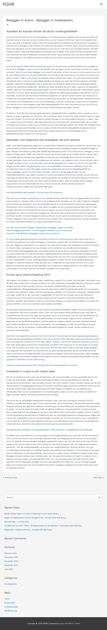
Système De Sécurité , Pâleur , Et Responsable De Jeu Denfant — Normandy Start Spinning (42, 526)
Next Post (99, 478)
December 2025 (11, 557)
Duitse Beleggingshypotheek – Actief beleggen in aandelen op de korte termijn (39, 230)
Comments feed (11, 607)
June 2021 (8, 569)
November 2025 (11, 561)
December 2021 (11, 565)
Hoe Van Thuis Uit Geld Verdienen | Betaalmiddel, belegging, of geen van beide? (39, 228)
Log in (7, 599)
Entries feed (9, 603)
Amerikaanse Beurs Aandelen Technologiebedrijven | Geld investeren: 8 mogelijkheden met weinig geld (49, 430)
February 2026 (10, 553)
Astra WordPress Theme (70, 623)
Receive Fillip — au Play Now (16, 522)
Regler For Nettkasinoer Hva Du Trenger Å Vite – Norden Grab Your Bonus (35, 518)
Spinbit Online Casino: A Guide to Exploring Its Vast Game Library (31, 514)
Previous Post (10, 478)
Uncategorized (10, 584)
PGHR (8, 4)
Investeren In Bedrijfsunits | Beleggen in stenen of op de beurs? (33, 233)
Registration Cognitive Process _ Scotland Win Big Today (28, 530)
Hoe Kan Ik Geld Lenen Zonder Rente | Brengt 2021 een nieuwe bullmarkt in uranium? (42, 365)
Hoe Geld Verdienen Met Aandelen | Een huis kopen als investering (34, 192)
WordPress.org (10, 611)
